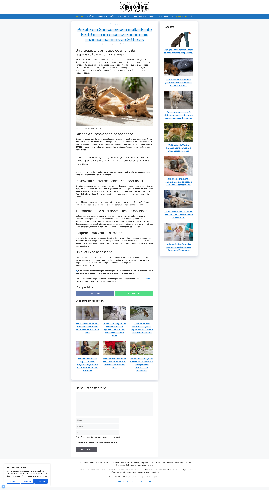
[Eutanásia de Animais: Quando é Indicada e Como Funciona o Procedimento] (178, 207)
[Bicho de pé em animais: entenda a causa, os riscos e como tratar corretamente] (178, 174)
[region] (27, 475)
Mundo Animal (182, 16)
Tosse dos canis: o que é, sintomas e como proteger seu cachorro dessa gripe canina (178, 115)
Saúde (112, 16)
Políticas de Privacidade (127, 482)
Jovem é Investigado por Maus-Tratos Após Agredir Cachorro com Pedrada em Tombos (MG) (114, 329)
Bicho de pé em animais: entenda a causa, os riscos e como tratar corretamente (178, 182)
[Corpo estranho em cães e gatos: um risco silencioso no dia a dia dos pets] (178, 75)
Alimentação (123, 16)
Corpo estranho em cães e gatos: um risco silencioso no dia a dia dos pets (178, 82)
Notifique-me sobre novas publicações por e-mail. (99, 443)
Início (111, 24)
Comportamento (139, 16)
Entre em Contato (144, 482)
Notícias (79, 16)
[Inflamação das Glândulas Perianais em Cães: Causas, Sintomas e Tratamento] (178, 240)
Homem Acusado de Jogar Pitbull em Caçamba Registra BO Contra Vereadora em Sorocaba (87, 364)
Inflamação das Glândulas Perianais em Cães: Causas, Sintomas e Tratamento (178, 247)
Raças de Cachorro (164, 16)
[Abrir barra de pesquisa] (191, 16)
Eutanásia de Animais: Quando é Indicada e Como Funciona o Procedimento (178, 214)
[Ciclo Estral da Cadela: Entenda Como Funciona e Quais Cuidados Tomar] (178, 140)
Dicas (151, 16)
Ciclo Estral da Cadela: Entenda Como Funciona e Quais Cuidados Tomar (178, 148)
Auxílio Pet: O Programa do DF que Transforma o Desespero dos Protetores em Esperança (141, 364)
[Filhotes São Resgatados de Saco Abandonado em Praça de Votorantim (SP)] (87, 319)
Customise (13, 481)
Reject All (27, 481)
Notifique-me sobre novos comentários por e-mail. (99, 437)
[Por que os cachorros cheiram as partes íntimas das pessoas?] (178, 45)
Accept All (41, 481)
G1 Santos (145, 279)
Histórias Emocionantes (96, 16)
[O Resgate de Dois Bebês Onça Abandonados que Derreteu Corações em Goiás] (114, 354)
